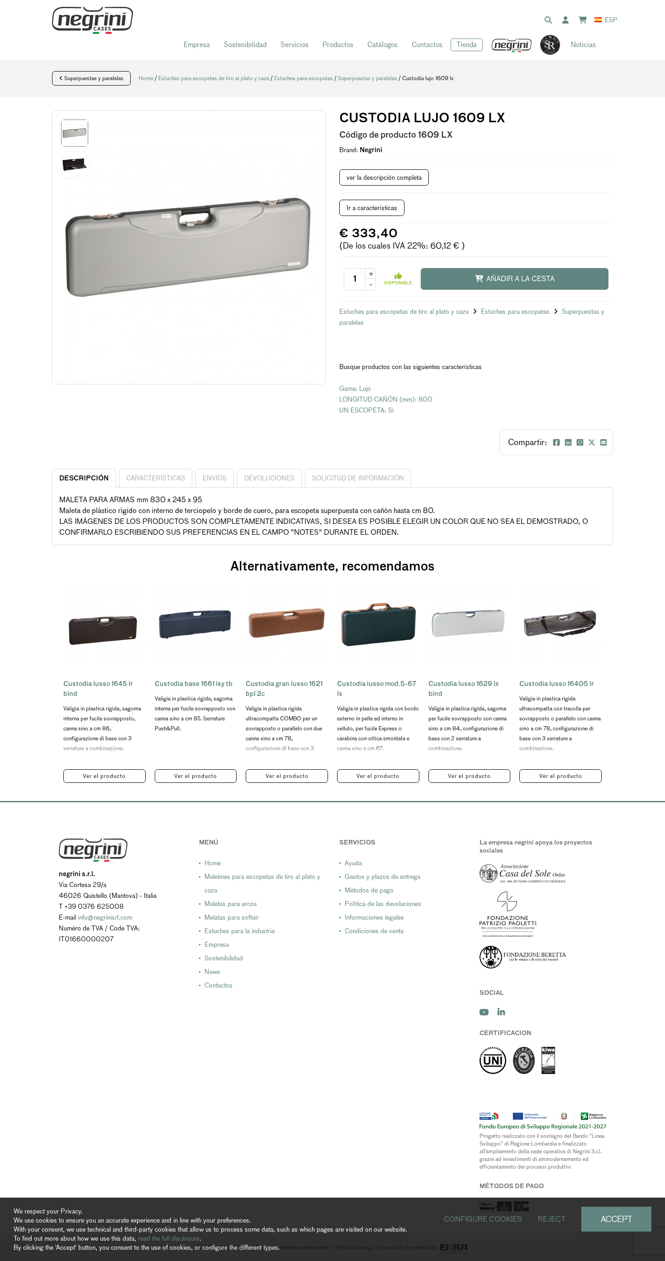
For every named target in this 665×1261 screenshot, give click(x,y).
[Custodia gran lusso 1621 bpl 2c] (287, 624)
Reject (551, 1219)
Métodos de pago (369, 890)
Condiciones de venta (374, 931)
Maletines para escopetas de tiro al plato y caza (262, 883)
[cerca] (550, 20)
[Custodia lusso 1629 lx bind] (469, 624)
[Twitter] (591, 442)
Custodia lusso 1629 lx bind (463, 688)
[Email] (603, 442)
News (212, 971)
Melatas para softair (231, 917)
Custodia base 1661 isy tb (194, 683)
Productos (338, 44)
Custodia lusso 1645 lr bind (98, 688)
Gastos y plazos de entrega (382, 876)
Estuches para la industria (239, 931)
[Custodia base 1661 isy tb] (196, 624)
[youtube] (484, 1012)
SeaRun (545, 45)
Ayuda (353, 863)
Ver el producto (104, 776)
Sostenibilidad (245, 44)
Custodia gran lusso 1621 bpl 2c (284, 688)
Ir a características (372, 207)
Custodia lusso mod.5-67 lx (376, 688)
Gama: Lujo (355, 388)
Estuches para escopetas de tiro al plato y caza (213, 78)
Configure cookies (483, 1219)
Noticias (583, 44)
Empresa (197, 44)
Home (146, 78)
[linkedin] (501, 1012)
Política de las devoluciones (383, 903)
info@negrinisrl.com (105, 917)
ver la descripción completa (384, 177)
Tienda (466, 44)
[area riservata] (567, 20)
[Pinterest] (579, 442)
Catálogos (382, 44)
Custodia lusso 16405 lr (556, 683)
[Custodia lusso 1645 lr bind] (104, 624)
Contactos (427, 44)
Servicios (294, 44)
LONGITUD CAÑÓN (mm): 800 (385, 399)
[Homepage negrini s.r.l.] (92, 20)
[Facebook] (556, 442)
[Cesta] (584, 20)
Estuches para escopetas (303, 78)
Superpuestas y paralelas (93, 78)
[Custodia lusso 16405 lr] (560, 624)
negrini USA (512, 45)
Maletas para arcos (230, 903)
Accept (616, 1219)
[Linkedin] (568, 442)
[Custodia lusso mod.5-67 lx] (378, 624)
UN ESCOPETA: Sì (366, 410)
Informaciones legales (374, 917)
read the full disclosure (169, 1238)
